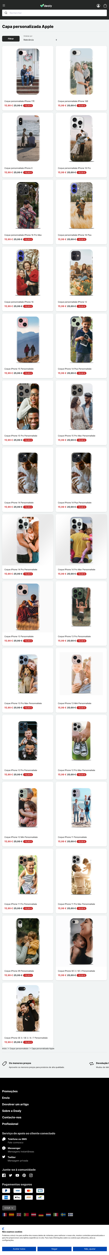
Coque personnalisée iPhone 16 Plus (74, 235)
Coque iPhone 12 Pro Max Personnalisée (76, 770)
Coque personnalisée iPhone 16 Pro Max (23, 235)
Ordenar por (28, 36)
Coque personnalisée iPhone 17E (19, 101)
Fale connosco (15, 1142)
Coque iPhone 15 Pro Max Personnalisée (76, 435)
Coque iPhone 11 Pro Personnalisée (20, 904)
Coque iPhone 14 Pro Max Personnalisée (76, 569)
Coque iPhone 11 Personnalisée (72, 837)
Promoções (10, 1091)
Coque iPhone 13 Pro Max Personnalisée (23, 703)
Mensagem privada (18, 1160)
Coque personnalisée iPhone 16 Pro (74, 168)
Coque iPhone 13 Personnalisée (18, 636)
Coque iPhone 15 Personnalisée (18, 369)
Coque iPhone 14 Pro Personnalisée (20, 569)
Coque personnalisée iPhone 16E (73, 101)
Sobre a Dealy (11, 1111)
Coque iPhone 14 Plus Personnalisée (74, 369)
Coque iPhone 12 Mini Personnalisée (21, 837)
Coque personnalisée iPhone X (18, 168)
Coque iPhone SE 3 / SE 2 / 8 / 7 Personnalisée (26, 1038)
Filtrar (11, 38)
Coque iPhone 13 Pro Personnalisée (74, 636)
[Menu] (21, 5)
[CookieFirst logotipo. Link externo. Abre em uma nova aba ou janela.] (3, 1229)
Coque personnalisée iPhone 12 (72, 302)
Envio (6, 1098)
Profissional (10, 1124)
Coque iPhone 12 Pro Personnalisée (20, 770)
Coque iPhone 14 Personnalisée (18, 502)
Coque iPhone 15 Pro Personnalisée (20, 435)
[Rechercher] (6, 13)
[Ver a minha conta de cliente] (98, 5)
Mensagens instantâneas (21, 1151)
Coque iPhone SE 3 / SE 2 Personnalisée (76, 971)
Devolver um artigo (15, 1104)
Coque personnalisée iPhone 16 (18, 302)
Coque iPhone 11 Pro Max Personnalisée (76, 904)
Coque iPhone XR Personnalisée (19, 971)
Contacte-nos (11, 1117)
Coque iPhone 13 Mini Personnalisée (74, 703)
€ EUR (7, 1208)
